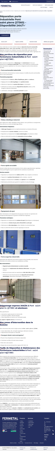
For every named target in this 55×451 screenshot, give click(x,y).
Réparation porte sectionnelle (19, 10)
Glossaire (42, 442)
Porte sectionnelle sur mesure (8, 10)
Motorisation (31, 422)
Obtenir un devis (13, 442)
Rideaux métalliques (25, 5)
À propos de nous (28, 442)
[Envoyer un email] (53, 434)
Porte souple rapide (49, 5)
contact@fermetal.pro (48, 426)
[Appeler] (53, 430)
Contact (51, 7)
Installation (31, 421)
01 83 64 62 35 (5, 35)
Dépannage (31, 424)
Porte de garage (43, 7)
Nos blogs (36, 442)
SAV (29, 427)
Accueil (1, 10)
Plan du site (20, 442)
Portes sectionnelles (37, 5)
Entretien (30, 425)
